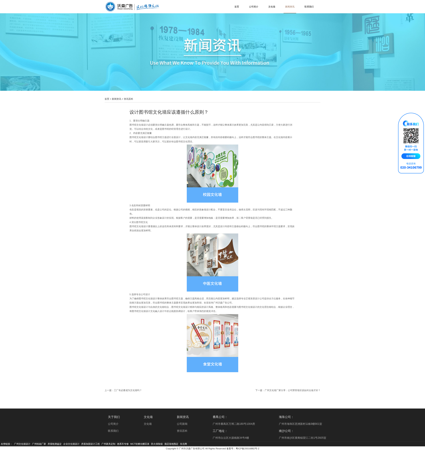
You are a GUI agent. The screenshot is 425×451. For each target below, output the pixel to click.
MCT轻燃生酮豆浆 (139, 444)
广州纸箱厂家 (39, 444)
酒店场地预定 (171, 444)
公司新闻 (182, 423)
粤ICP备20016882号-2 (247, 448)
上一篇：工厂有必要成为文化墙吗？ (123, 390)
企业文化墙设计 (71, 444)
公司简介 (253, 6)
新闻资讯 (290, 6)
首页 (236, 6)
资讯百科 (128, 99)
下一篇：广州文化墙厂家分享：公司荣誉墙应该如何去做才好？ (287, 390)
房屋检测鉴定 (55, 444)
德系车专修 (123, 444)
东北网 (183, 444)
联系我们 (309, 6)
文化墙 (271, 6)
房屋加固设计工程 (90, 444)
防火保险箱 (157, 444)
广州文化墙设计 (22, 444)
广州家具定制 (108, 444)
